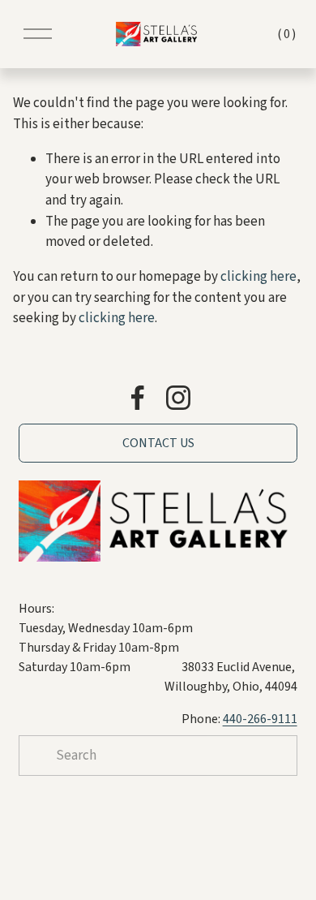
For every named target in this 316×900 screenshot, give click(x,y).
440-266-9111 (260, 719)
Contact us (158, 443)
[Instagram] (178, 398)
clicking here (258, 276)
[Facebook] (138, 398)
